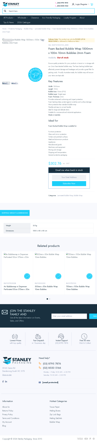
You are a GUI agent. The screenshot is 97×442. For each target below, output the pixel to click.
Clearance (35, 17)
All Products (8, 17)
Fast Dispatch (38, 340)
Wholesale (22, 17)
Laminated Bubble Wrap (42, 29)
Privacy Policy (7, 414)
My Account (7, 422)
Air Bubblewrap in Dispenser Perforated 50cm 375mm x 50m (16, 288)
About (82, 17)
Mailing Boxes (55, 410)
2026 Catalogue (23, 22)
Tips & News (9, 22)
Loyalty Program (70, 17)
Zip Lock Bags (55, 414)
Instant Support (62, 340)
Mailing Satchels (56, 418)
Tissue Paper (55, 407)
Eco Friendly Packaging (51, 17)
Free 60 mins (85, 340)
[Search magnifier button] (5, 10)
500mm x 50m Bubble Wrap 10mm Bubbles (46, 288)
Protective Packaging (15, 29)
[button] (43, 40)
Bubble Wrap (28, 29)
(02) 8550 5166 (62, 6)
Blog (4, 425)
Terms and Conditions (10, 418)
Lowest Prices (15, 340)
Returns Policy (7, 410)
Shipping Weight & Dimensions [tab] (15, 213)
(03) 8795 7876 (62, 3)
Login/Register (81, 4)
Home (4, 29)
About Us (6, 407)
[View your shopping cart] (92, 4)
